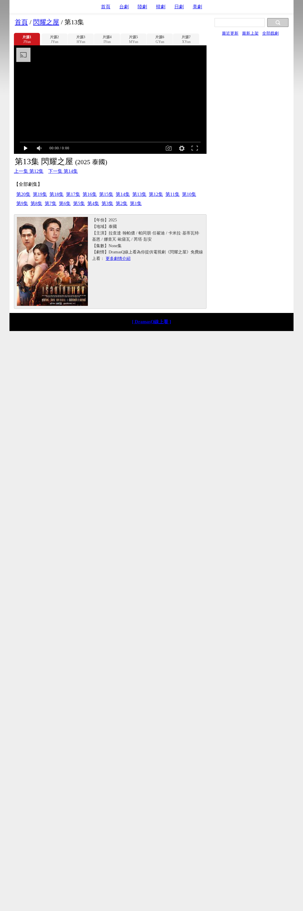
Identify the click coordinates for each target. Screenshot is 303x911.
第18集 (56, 194)
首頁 (105, 6)
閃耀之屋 (46, 22)
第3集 (107, 203)
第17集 (73, 194)
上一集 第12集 (28, 171)
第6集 (65, 203)
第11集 (172, 194)
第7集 (51, 203)
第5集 (79, 203)
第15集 (106, 194)
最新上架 (250, 33)
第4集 (93, 203)
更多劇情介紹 (118, 258)
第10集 (189, 194)
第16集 (90, 194)
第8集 (36, 203)
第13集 (139, 194)
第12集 (156, 194)
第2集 (122, 203)
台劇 (124, 6)
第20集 (23, 194)
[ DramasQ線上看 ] (151, 321)
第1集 (136, 203)
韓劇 (160, 6)
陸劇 (142, 6)
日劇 (179, 6)
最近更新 (230, 33)
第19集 (40, 194)
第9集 (22, 203)
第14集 (123, 194)
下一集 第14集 (63, 171)
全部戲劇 (270, 33)
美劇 (197, 6)
